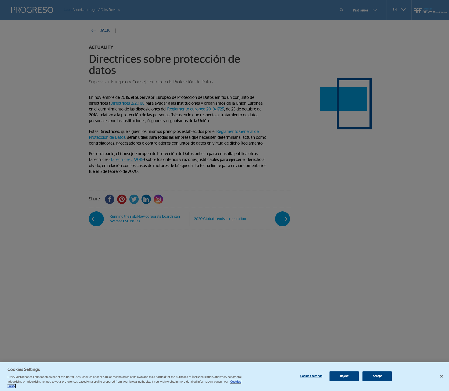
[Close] (441, 376)
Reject (344, 376)
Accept (377, 376)
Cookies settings (311, 376)
